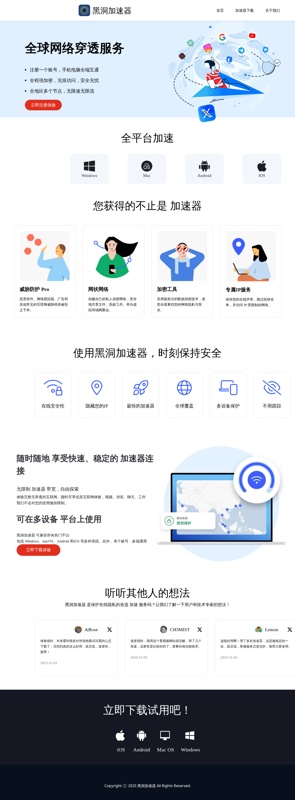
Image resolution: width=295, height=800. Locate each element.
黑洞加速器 (146, 785)
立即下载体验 (38, 550)
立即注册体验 (43, 105)
